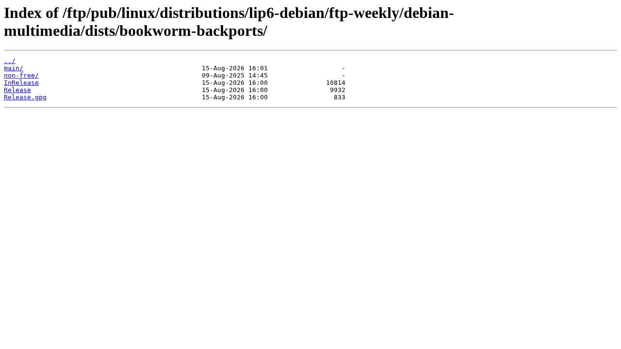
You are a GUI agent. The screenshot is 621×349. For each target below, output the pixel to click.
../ (10, 60)
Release (17, 90)
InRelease (21, 82)
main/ (13, 68)
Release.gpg (25, 97)
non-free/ (21, 75)
